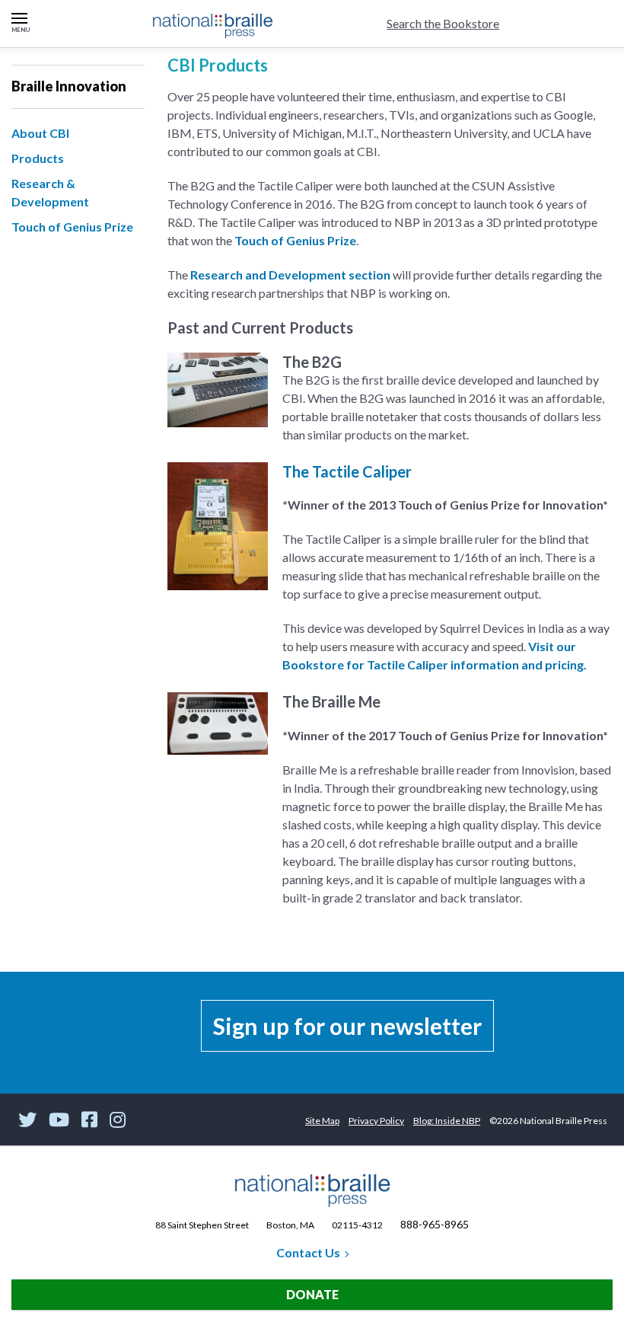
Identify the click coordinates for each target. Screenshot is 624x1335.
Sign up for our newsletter (347, 1026)
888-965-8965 (434, 1224)
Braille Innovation (68, 86)
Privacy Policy (376, 1120)
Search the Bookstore (443, 23)
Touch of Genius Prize (72, 226)
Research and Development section (290, 274)
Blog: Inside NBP (446, 1120)
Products (37, 158)
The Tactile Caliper (347, 471)
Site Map (322, 1120)
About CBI (40, 133)
